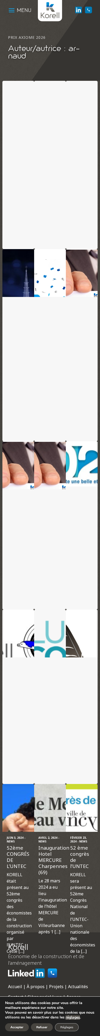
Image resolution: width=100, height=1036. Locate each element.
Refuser (41, 1027)
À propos (36, 986)
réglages (73, 1017)
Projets (56, 986)
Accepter (16, 1027)
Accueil (15, 986)
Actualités (78, 986)
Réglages (66, 1027)
